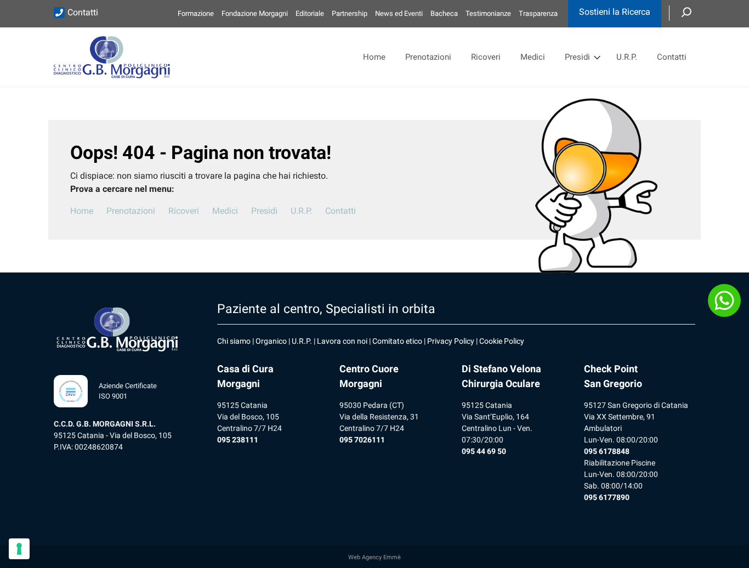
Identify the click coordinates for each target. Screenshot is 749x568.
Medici (532, 57)
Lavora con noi (342, 341)
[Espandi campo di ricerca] (686, 13)
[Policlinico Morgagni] (112, 57)
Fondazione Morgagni (255, 13)
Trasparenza (538, 13)
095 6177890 (606, 497)
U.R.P (301, 341)
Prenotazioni (428, 57)
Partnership (349, 13)
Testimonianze (488, 13)
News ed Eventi (399, 13)
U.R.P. (626, 57)
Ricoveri (486, 57)
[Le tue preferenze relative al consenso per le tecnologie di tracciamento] (19, 548)
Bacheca (444, 13)
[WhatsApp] (724, 300)
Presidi (577, 57)
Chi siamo (234, 341)
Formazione (196, 13)
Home (374, 57)
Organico (271, 341)
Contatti (82, 12)
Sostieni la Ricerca (614, 12)
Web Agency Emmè (374, 557)
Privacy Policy (450, 341)
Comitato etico (397, 341)
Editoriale (310, 13)
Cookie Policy (501, 341)
